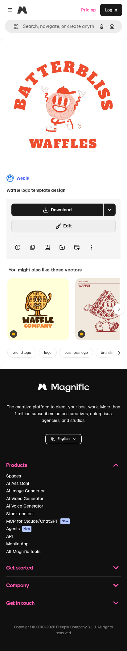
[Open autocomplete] (13, 26)
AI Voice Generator (24, 506)
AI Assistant (17, 483)
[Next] (119, 309)
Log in (111, 10)
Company (17, 585)
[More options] (91, 247)
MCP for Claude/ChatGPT (37, 521)
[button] (63, 439)
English (63, 438)
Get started (19, 567)
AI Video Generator (24, 498)
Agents (18, 528)
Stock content (20, 514)
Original (39, 53)
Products (16, 465)
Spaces (13, 476)
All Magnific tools (23, 551)
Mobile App (17, 544)
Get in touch (20, 603)
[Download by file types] (109, 210)
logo (47, 352)
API (9, 536)
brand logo (22, 352)
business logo (76, 352)
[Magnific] (63, 388)
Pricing (88, 10)
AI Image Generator (25, 491)
